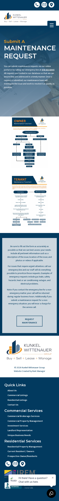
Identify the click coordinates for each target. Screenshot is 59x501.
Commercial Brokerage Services (23, 416)
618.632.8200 (48, 70)
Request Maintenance (29, 320)
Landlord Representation (20, 430)
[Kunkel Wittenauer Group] (16, 18)
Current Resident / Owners (21, 451)
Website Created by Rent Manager (29, 371)
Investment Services (18, 426)
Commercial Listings (18, 395)
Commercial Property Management (25, 421)
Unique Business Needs (19, 435)
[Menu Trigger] (51, 25)
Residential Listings (17, 400)
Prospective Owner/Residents (22, 456)
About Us (12, 390)
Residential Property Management (25, 446)
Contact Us (13, 405)
